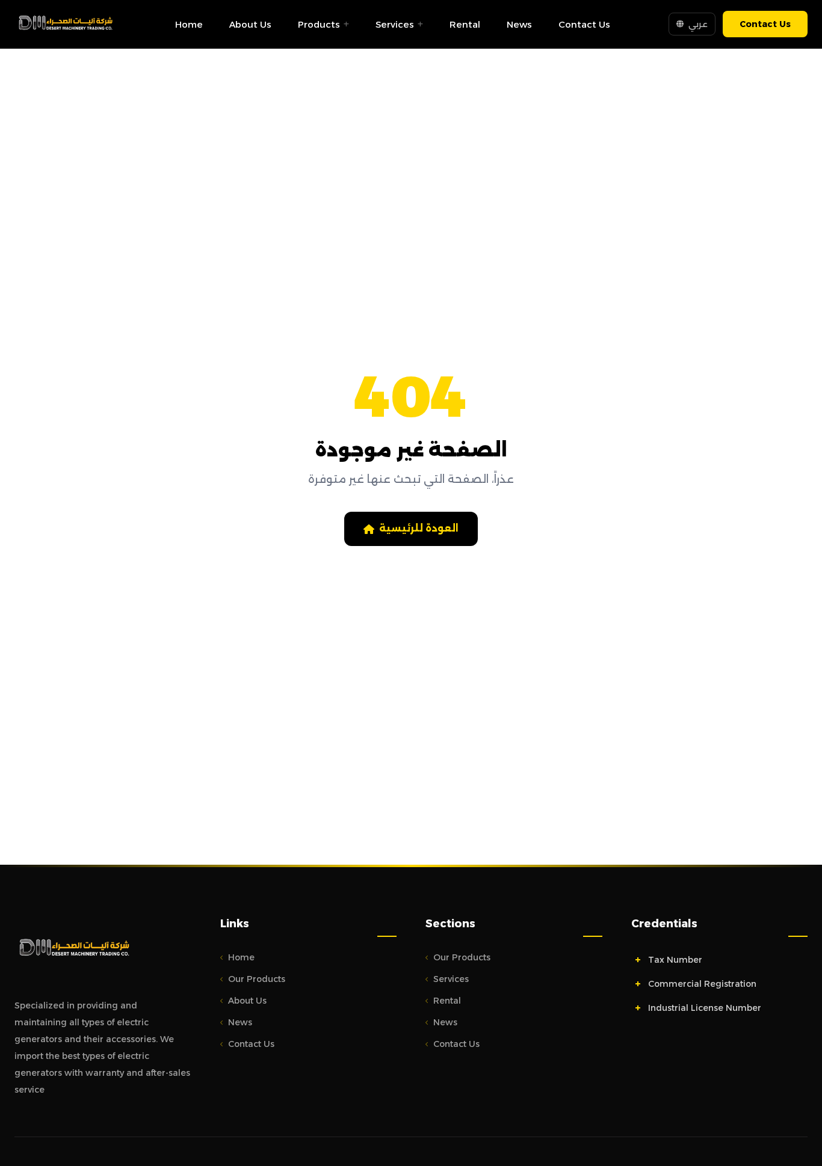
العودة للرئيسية (419, 528)
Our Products (256, 979)
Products (319, 24)
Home (189, 24)
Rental (465, 24)
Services (394, 24)
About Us (250, 24)
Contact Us (584, 24)
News (519, 24)
